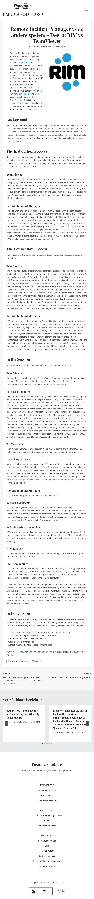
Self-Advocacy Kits (47, 841)
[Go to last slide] (6, 723)
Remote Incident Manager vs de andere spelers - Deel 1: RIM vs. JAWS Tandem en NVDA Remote (22, 679)
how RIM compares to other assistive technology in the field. (24, 97)
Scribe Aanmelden (47, 856)
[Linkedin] (59, 891)
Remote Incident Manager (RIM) (47, 815)
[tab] (42, 743)
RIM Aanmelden (47, 851)
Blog (47, 846)
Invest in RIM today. (15, 652)
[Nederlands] (46, 776)
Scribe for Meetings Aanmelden (47, 861)
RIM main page (30, 211)
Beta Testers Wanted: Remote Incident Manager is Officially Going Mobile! (22, 714)
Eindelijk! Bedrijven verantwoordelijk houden (71, 676)
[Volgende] (87, 723)
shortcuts (25, 661)
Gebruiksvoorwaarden (47, 800)
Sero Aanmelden (47, 866)
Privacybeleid (47, 795)
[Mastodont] (63, 891)
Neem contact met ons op (47, 790)
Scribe (47, 821)
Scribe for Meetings (47, 826)
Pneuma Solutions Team (42, 47)
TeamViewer (37, 661)
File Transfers (12, 661)
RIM (47, 24)
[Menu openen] (87, 9)
